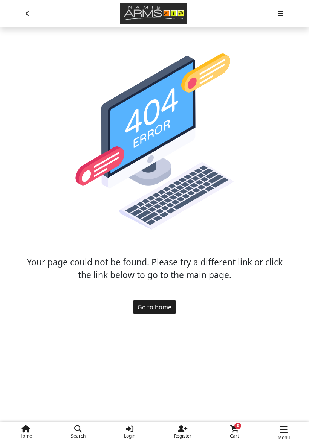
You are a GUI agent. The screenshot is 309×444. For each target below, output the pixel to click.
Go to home (154, 307)
